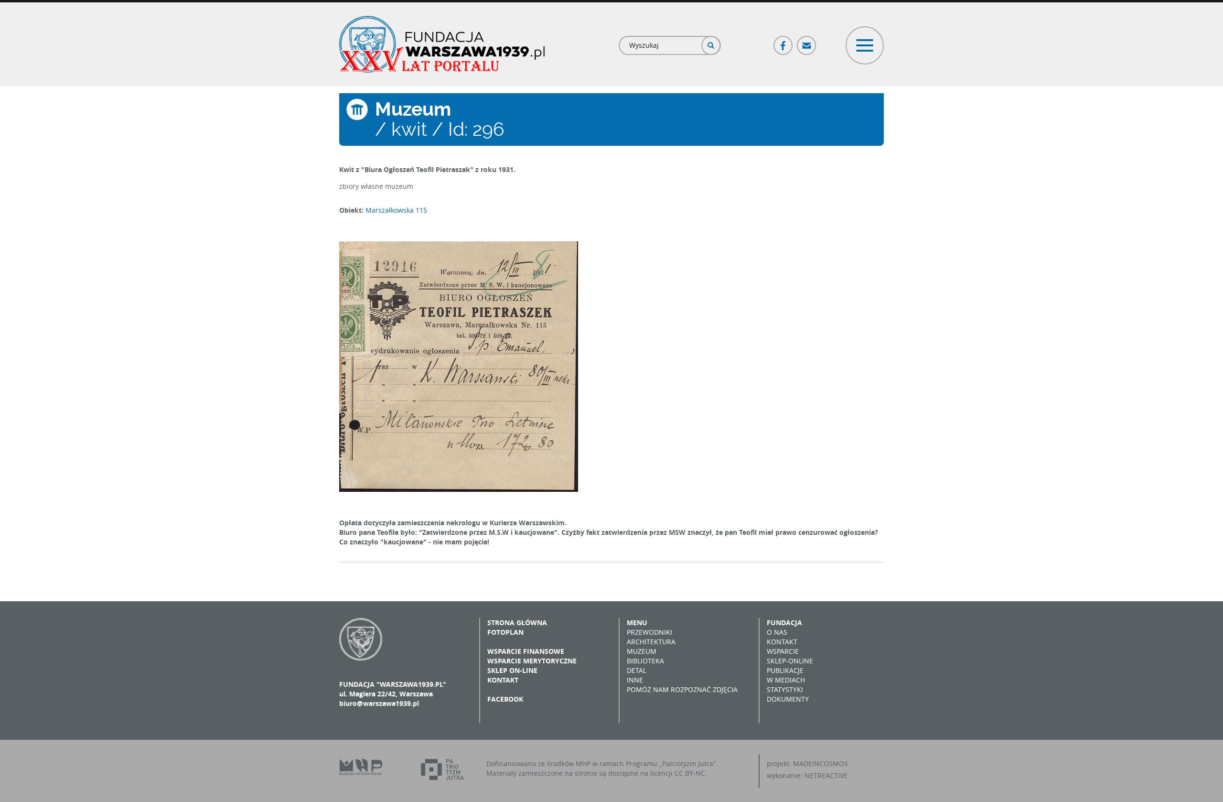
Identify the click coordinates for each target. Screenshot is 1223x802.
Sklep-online (790, 660)
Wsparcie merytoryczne (532, 660)
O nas (777, 632)
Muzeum (641, 651)
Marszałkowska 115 (396, 210)
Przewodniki (649, 632)
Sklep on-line (512, 670)
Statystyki (785, 689)
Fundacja (784, 622)
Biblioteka (645, 660)
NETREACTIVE (826, 775)
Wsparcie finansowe (525, 651)
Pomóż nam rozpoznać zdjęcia (682, 689)
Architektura (651, 641)
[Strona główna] (442, 44)
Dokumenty (788, 699)
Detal (636, 670)
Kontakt (502, 679)
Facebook (783, 41)
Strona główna (517, 622)
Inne (635, 679)
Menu (637, 622)
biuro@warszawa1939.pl (379, 703)
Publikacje (785, 670)
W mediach (786, 679)
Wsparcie (783, 651)
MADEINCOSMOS (820, 763)
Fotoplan (505, 632)
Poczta (807, 41)
